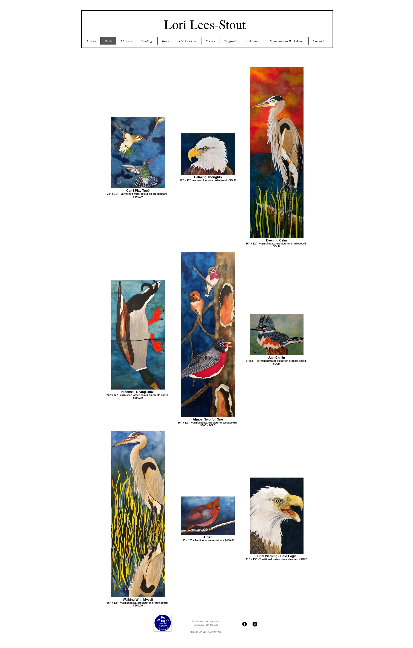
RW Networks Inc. (212, 631)
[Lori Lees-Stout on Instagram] (255, 624)
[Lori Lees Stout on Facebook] (244, 624)
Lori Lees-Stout (205, 24)
